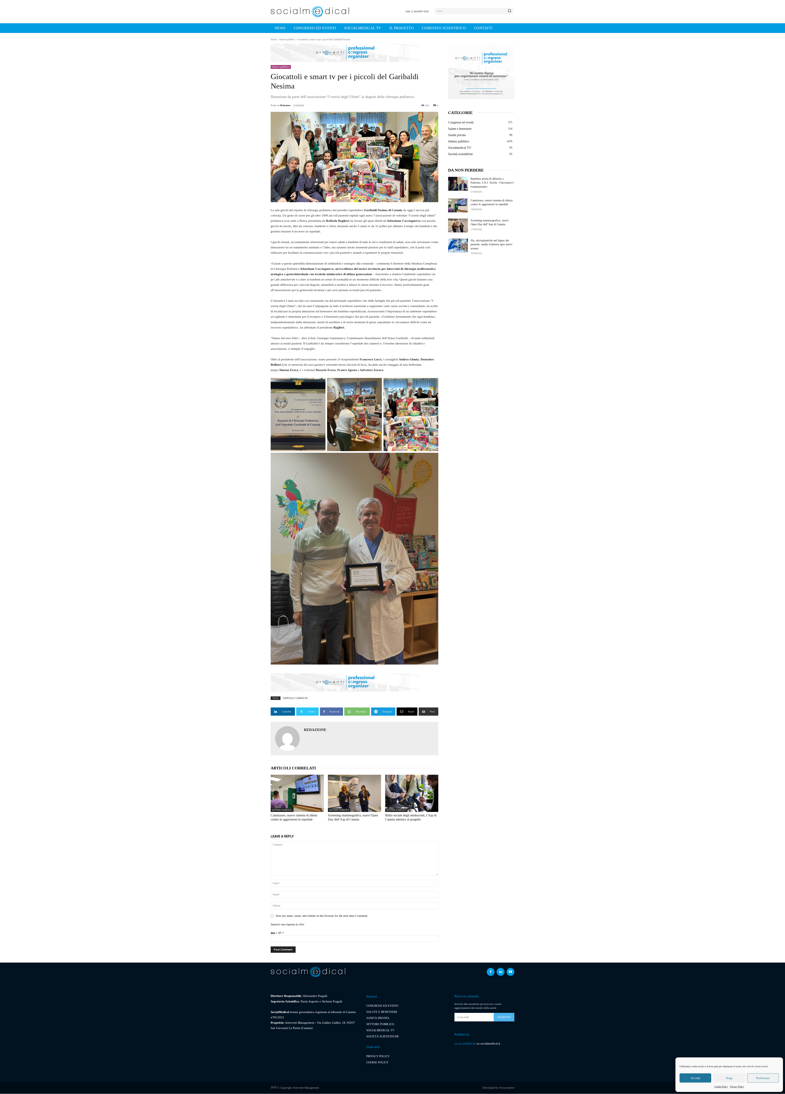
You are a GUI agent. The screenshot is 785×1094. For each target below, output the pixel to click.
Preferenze (763, 1078)
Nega (729, 1078)
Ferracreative (506, 1087)
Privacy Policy (737, 1086)
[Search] (509, 11)
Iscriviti (504, 1017)
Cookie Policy (721, 1086)
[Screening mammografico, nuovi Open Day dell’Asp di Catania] (354, 793)
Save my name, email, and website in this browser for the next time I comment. (322, 915)
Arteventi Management (306, 1087)
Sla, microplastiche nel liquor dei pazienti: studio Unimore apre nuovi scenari (491, 244)
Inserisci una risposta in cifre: (288, 924)
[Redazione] (287, 738)
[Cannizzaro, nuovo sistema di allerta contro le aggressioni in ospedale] (297, 793)
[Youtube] (510, 972)
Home (274, 39)
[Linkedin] (500, 972)
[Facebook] (491, 972)
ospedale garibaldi (295, 698)
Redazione (285, 105)
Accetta (695, 1078)
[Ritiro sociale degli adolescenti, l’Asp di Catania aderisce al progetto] (411, 793)
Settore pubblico (287, 39)
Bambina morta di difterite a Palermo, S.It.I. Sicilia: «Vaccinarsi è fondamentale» (492, 182)
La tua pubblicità (465, 1043)
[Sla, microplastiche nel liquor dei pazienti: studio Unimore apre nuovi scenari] (458, 245)
